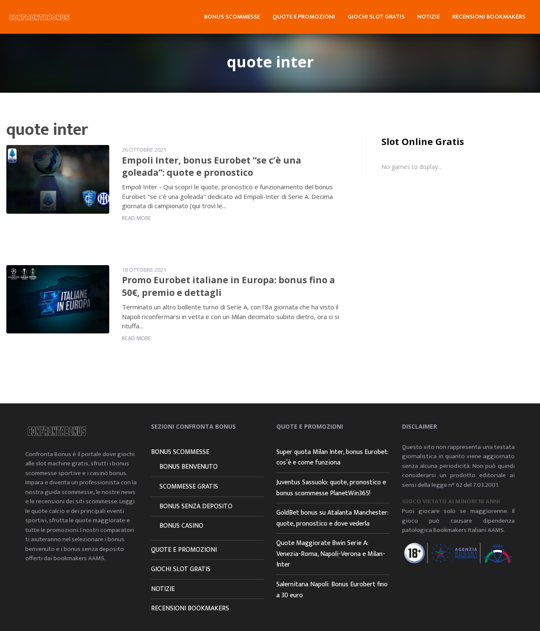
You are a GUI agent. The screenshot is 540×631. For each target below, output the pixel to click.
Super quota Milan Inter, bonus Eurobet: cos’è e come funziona (332, 457)
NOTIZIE (428, 16)
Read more (136, 218)
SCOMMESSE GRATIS (188, 486)
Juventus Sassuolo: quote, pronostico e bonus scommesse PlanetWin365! (331, 488)
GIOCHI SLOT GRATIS (376, 16)
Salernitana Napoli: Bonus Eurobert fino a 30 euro (332, 590)
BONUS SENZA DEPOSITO (195, 506)
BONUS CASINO (181, 526)
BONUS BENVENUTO (188, 467)
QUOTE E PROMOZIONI (304, 16)
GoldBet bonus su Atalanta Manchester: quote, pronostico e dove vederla (332, 518)
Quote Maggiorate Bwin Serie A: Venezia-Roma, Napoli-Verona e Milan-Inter (330, 553)
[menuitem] (232, 16)
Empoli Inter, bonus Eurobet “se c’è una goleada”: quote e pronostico (211, 166)
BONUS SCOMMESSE (232, 16)
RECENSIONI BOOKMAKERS (488, 16)
